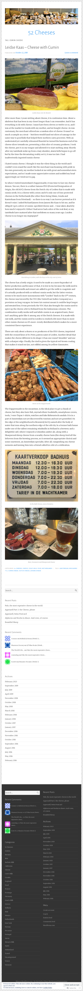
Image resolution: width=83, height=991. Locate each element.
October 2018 (10, 702)
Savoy (7, 938)
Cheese (25, 568)
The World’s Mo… (17, 650)
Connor (14, 639)
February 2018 (11, 715)
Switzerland (9, 950)
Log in (45, 914)
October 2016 (10, 740)
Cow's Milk (33, 568)
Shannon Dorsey (17, 645)
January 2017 (10, 727)
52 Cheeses (41, 32)
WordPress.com (49, 925)
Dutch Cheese (24, 570)
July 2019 (8, 690)
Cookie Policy (47, 987)
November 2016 (11, 736)
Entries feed (47, 918)
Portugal (8, 934)
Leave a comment (71, 53)
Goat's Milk (9, 900)
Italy (6, 912)
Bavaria (8, 855)
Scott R (13, 662)
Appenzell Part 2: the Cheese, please (20, 610)
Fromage (8, 893)
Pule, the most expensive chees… (39, 650)
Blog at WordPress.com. (24, 981)
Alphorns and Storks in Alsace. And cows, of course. (26, 618)
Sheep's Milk (9, 942)
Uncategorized (10, 957)
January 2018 (10, 719)
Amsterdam (64, 568)
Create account (48, 910)
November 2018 (11, 698)
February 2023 (11, 682)
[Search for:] (41, 590)
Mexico (7, 915)
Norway (8, 927)
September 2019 (11, 686)
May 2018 (9, 706)
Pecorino (8, 931)
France (7, 889)
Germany (8, 896)
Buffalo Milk (9, 862)
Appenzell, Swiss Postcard (16, 614)
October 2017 (10, 723)
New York (8, 923)
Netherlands (47, 568)
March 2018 (10, 711)
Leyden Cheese (35, 570)
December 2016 (11, 731)
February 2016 (11, 760)
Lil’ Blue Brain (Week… (35, 645)
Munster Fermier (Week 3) (29, 662)
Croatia (7, 877)
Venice (7, 961)
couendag (15, 655)
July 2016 (8, 752)
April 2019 (9, 694)
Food (39, 568)
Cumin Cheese (13, 570)
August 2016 (10, 748)
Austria (7, 851)
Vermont (8, 965)
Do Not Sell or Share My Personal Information (50, 981)
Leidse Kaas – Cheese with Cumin (32, 47)
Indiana (8, 908)
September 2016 (11, 744)
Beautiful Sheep (11, 622)
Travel (7, 953)
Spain (7, 946)
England (8, 881)
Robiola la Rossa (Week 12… (30, 639)
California (8, 866)
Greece (7, 904)
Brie (6, 858)
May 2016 (9, 756)
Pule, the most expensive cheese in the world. (24, 606)
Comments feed (49, 922)
